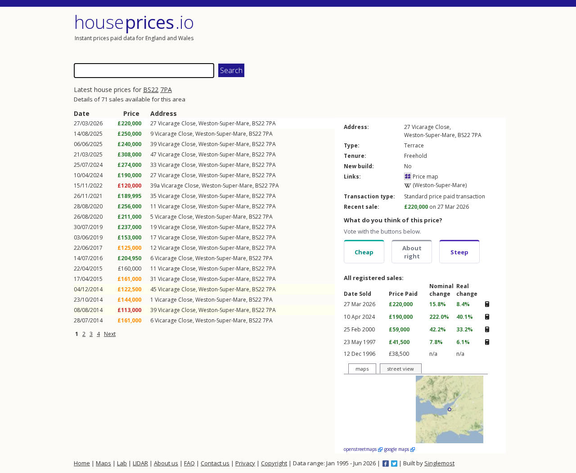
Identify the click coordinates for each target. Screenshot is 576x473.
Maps (103, 463)
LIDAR (140, 463)
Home (82, 463)
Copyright (274, 463)
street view (400, 368)
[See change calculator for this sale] (487, 304)
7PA (166, 89)
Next (110, 334)
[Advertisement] (398, 33)
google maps (397, 449)
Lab (122, 463)
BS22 (150, 89)
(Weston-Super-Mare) (439, 185)
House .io (134, 21)
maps (362, 368)
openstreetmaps (361, 449)
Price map (424, 176)
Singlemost (439, 463)
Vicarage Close (177, 123)
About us (166, 463)
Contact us (215, 463)
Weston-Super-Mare (223, 123)
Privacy (245, 463)
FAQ (189, 463)
